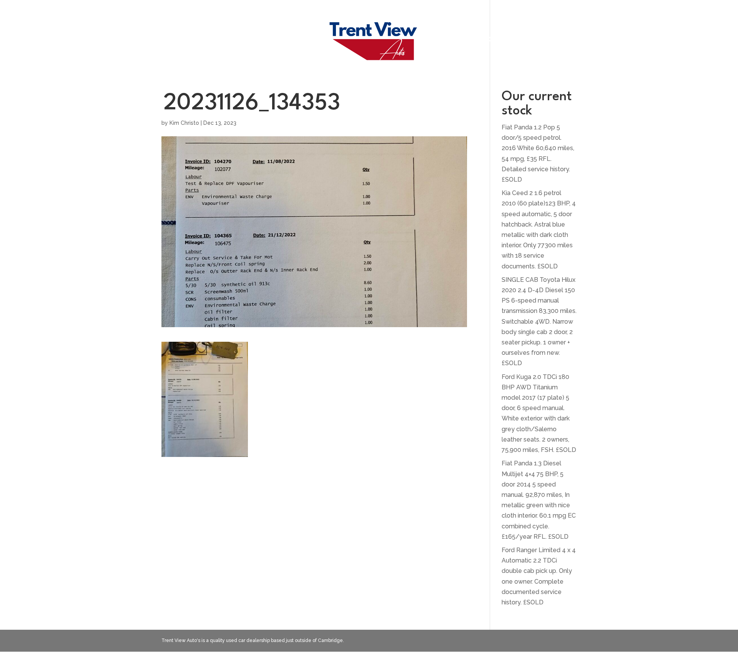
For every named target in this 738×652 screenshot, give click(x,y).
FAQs (302, 40)
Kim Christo (184, 123)
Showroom (264, 40)
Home (224, 40)
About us (455, 40)
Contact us (502, 40)
